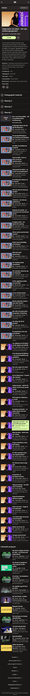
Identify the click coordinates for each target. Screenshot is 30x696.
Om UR (14, 681)
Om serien (23, 7)
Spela (8, 37)
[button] (15, 101)
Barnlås (15, 667)
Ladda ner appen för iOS (14, 660)
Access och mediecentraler (14, 677)
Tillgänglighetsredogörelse (14, 684)
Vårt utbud (14, 657)
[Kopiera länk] (3, 87)
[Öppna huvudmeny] (2, 2)
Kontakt (14, 674)
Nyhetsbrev (14, 670)
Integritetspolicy (14, 688)
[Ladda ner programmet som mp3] (7, 87)
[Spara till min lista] (18, 37)
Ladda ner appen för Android (14, 664)
